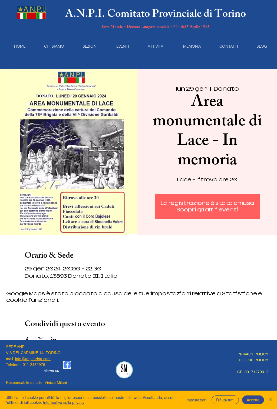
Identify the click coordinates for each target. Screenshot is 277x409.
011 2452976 (34, 364)
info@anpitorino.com (33, 358)
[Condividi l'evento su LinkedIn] (53, 339)
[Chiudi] (270, 400)
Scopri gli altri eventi (207, 209)
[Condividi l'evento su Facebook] (27, 339)
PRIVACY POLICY (253, 354)
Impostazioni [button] (196, 400)
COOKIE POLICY (253, 360)
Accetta (253, 400)
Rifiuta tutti (225, 400)
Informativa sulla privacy (63, 402)
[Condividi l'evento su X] (40, 339)
